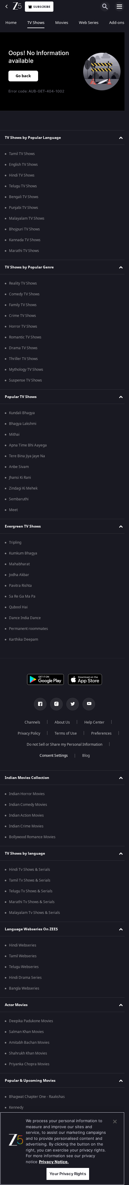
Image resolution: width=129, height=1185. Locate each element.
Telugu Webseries (24, 967)
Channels (30, 722)
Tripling (15, 542)
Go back (23, 76)
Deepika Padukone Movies (31, 1021)
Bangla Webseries (24, 988)
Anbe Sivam (19, 467)
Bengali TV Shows (23, 197)
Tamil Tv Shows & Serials (29, 880)
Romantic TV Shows (25, 337)
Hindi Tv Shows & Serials (29, 869)
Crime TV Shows (22, 315)
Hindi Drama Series (25, 977)
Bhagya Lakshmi (22, 423)
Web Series (88, 22)
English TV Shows (23, 164)
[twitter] (70, 704)
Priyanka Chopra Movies (29, 1064)
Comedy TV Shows (24, 294)
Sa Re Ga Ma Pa (22, 596)
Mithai (14, 434)
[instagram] (54, 704)
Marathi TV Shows (24, 250)
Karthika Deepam (23, 639)
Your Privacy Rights (68, 1173)
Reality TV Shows (23, 283)
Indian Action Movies (26, 815)
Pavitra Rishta (20, 585)
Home (10, 22)
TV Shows (35, 22)
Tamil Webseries (23, 956)
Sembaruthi (18, 499)
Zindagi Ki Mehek (23, 488)
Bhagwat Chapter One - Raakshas (37, 1096)
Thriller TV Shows (23, 358)
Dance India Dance (25, 618)
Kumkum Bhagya (23, 553)
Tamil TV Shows (22, 154)
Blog (83, 755)
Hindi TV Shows (21, 175)
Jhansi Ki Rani (20, 477)
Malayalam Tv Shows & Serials (34, 912)
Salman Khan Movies (26, 1031)
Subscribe (41, 6)
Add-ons (116, 22)
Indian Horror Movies (27, 794)
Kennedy (16, 1107)
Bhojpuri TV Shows (24, 229)
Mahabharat (19, 564)
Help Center (92, 722)
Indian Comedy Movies (28, 804)
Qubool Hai (18, 607)
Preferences (99, 733)
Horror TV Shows (23, 326)
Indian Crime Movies (26, 826)
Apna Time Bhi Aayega (28, 445)
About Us (60, 722)
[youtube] (86, 704)
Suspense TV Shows (25, 380)
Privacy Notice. (54, 1161)
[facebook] (38, 704)
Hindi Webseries (22, 945)
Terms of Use (63, 733)
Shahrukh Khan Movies (28, 1053)
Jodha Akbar (19, 575)
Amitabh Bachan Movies (29, 1042)
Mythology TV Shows (26, 369)
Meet (13, 510)
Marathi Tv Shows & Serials (32, 902)
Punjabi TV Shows (23, 207)
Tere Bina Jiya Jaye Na (27, 456)
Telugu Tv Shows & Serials (30, 891)
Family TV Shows (23, 305)
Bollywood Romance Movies (32, 837)
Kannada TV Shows (24, 240)
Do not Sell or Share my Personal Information (62, 744)
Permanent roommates (28, 628)
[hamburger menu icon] (119, 6)
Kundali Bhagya (22, 413)
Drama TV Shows (23, 348)
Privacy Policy (26, 733)
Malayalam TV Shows (26, 218)
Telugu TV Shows (23, 186)
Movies (61, 22)
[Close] (115, 1121)
